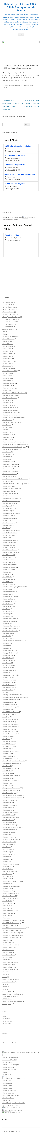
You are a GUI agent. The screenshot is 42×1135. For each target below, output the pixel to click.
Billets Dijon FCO (7, 506)
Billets (4, 334)
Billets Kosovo (6, 663)
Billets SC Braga (7, 852)
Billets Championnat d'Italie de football (14, 444)
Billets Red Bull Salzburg (9, 825)
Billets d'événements (8, 493)
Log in (4, 1016)
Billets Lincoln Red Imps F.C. (10, 707)
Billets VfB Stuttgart (8, 947)
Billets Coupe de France (9, 474)
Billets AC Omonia (7, 344)
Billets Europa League (8, 523)
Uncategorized (6, 1004)
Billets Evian (6, 528)
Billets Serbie (6, 857)
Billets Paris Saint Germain (10, 776)
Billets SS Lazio (6, 888)
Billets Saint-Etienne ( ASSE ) (10, 839)
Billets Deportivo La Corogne (11, 501)
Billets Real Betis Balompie (10, 817)
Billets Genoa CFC (7, 611)
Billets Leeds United (8, 687)
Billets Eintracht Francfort (10, 513)
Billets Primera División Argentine (12, 798)
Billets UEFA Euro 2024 (9, 925)
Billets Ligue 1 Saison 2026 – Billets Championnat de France (21, 7)
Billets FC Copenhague (9, 540)
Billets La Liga (6, 673)
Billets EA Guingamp (8, 511)
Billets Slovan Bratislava (9, 871)
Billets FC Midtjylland (8, 565)
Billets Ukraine (6, 940)
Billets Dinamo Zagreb (9, 508)
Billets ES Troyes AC (8, 518)
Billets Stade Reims (8, 1098)
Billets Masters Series (8, 729)
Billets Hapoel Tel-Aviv (9, 628)
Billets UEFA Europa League (10, 930)
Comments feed (7, 1021)
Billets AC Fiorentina (8, 339)
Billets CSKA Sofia (7, 491)
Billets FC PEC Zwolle (8, 569)
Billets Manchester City (9, 722)
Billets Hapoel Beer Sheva (10, 626)
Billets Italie (5, 648)
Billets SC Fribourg (7, 854)
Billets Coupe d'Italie (8, 469)
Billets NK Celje (6, 749)
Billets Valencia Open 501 (9, 945)
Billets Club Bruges (8, 454)
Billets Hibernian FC (8, 307)
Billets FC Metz (6, 1100)
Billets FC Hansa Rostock (9, 550)
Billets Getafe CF (7, 616)
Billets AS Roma (7, 376)
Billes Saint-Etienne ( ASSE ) (10, 1095)
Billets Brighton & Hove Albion (11, 422)
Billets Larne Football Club (10, 675)
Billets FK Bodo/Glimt (8, 599)
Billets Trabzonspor (8, 913)
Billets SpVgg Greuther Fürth (11, 886)
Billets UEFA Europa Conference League (14, 928)
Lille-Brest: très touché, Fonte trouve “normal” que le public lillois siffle (31, 103)
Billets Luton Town (8, 714)
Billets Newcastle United (9, 746)
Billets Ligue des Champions (10, 695)
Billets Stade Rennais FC (9, 896)
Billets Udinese (6, 918)
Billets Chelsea (6, 452)
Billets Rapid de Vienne (9, 319)
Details (6, 1119)
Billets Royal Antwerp (8, 832)
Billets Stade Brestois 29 (9, 893)
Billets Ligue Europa (8, 702)
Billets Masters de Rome (9, 726)
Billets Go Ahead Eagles (9, 619)
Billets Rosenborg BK (8, 830)
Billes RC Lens (6, 1081)
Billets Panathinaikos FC (9, 768)
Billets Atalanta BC (7, 381)
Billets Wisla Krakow (8, 324)
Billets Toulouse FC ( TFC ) (10, 911)
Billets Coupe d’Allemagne (10, 471)
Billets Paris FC (6, 773)
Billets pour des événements (11, 788)
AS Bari (4, 331)
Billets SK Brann (7, 866)
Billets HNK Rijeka (7, 633)
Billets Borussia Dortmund (10, 415)
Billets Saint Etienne (8, 837)
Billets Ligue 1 (6, 692)
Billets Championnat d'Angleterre (12, 442)
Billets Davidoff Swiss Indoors (11, 498)
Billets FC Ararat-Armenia (9, 533)
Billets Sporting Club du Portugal (12, 881)
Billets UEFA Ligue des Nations (11, 935)
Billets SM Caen (7, 879)
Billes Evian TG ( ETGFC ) (9, 1060)
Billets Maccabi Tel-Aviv (9, 719)
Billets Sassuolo (7, 849)
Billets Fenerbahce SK (8, 589)
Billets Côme (6, 457)
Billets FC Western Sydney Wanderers (13, 587)
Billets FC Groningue (8, 547)
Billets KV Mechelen (8, 668)
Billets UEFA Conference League (11, 923)
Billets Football (6, 606)
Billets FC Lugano (7, 562)
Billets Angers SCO (7, 361)
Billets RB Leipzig (7, 807)
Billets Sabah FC (7, 834)
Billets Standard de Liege (9, 898)
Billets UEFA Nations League (10, 938)
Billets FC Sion (6, 574)
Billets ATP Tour (7, 385)
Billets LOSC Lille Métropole (10, 712)
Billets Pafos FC (7, 766)
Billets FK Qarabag (7, 604)
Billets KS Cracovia (8, 312)
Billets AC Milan (7, 341)
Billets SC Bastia (7, 1086)
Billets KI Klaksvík (7, 660)
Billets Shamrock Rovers (9, 864)
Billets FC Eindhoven (8, 545)
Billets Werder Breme (8, 967)
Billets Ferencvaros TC (9, 592)
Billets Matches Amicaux (9, 731)
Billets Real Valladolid (8, 822)
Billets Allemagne (7, 356)
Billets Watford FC (7, 964)
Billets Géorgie (6, 614)
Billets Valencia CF (7, 942)
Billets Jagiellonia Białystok (10, 653)
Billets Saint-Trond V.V (9, 842)
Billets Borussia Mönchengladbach (12, 417)
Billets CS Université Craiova (10, 488)
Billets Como (6, 459)
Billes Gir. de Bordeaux (9, 1093)
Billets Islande (6, 646)
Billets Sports (6, 884)
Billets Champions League (10, 449)
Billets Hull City (6, 636)
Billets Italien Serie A (8, 650)
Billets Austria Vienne (8, 388)
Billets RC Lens (6, 810)
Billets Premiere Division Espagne (12, 795)
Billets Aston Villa (7, 378)
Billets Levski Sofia (7, 690)
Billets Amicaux (7, 358)
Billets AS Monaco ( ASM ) (10, 371)
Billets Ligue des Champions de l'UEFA (13, 697)
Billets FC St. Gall (7, 577)
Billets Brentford (7, 420)
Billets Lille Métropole (8, 704)
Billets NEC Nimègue (8, 744)
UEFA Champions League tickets (12, 1001)
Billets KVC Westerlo (8, 670)
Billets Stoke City (7, 901)
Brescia (4, 974)
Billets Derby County (8, 503)
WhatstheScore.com (17, 1042)
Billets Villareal (6, 957)
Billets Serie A (6, 859)
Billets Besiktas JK (7, 405)
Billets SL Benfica (7, 869)
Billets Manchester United (10, 724)
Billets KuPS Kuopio (8, 665)
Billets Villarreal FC (7, 960)
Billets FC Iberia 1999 (8, 555)
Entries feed (6, 1018)
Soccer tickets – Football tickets (11, 994)
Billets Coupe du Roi (8, 476)
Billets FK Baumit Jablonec (10, 596)
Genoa (4, 984)
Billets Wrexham (7, 327)
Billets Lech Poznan (8, 685)
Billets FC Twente (7, 582)
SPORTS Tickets (7, 999)
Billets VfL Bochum (8, 950)
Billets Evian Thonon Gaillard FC (11, 530)
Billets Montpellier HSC (9, 1069)
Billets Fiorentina (7, 594)
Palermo (5, 987)
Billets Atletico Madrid (9, 383)
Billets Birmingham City (9, 408)
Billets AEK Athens (7, 346)
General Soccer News (8, 982)
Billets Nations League (9, 741)
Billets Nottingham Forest (10, 751)
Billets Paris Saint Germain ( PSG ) (16, 1078)
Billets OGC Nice (7, 756)
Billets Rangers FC (7, 803)
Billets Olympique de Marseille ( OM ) (13, 761)
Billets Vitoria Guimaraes (9, 962)
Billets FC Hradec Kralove (9, 552)
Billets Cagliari (6, 432)
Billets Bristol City (7, 302)
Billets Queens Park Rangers (11, 317)
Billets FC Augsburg (8, 535)
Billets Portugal (7, 785)
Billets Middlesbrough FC (9, 734)
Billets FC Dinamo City (9, 542)
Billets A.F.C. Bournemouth (10, 336)
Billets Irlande (6, 643)
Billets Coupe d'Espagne (9, 466)
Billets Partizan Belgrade (9, 780)
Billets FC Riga (6, 572)
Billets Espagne (6, 520)
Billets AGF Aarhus (7, 351)
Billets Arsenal (6, 366)
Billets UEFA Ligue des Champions (12, 933)
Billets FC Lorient (7, 560)
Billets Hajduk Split (8, 623)
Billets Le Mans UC (7, 682)
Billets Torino (6, 908)
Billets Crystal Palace (8, 486)
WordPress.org (6, 1023)
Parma (4, 989)
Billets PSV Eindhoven (8, 800)
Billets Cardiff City (7, 437)
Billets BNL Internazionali (10, 410)
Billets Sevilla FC (7, 861)
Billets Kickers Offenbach (10, 309)
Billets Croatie (6, 481)
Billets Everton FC (7, 525)
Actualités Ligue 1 (22, 85)
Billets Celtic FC (6, 439)
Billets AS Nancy (7, 373)
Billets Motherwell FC (9, 314)
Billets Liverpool (7, 709)
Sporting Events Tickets (9, 996)
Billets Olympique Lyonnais (10, 763)
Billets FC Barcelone (8, 538)
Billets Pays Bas (7, 783)
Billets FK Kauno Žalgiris (9, 601)
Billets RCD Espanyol (8, 815)
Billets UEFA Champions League (11, 920)
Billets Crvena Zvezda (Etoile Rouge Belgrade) (15, 484)
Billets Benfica (6, 403)
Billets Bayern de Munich (9, 398)
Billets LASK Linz (7, 677)
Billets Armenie (6, 363)
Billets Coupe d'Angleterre (10, 464)
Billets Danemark (7, 496)
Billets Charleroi (7, 304)
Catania (4, 977)
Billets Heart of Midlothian (10, 631)
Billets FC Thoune (7, 579)
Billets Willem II (7, 972)
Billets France (6, 609)
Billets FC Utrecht (7, 584)
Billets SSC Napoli (7, 891)
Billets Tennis (6, 906)
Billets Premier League (9, 793)
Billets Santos (6, 847)
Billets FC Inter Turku (8, 557)
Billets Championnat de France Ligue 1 (13, 447)
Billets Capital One (7, 435)
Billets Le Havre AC (8, 680)
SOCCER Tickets (7, 991)
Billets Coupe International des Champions (15, 479)
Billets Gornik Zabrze (8, 621)
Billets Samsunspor (8, 844)
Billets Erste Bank (7, 515)
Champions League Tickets (10, 979)
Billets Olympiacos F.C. (9, 758)
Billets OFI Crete (7, 753)
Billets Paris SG (6, 778)
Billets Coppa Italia (8, 462)
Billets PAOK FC (7, 771)
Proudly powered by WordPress (11, 1131)
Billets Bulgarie (6, 425)
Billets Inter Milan (7, 638)
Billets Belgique (7, 400)
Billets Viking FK (7, 952)
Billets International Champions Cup (13, 641)
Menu (21, 34)
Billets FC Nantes (7, 1074)
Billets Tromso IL (7, 915)
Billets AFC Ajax (7, 349)
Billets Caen (5, 430)
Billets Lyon (5, 717)
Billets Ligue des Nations (9, 700)
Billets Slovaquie (7, 874)
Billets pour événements (9, 790)
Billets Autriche (6, 390)
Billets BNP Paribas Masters (10, 412)
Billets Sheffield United (9, 322)
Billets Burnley (6, 427)
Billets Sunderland (7, 903)
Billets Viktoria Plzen (8, 955)
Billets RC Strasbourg (8, 812)
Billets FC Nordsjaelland (9, 567)
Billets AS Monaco (7, 368)
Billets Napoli (6, 739)
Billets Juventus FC (7, 655)
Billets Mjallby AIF (7, 736)
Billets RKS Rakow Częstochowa (11, 827)
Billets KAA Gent (7, 658)
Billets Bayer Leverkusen (9, 395)
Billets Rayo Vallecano (8, 805)
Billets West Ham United (9, 969)
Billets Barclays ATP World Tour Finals (13, 393)
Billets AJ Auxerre (7, 354)
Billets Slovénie (6, 876)
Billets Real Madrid (8, 820)
